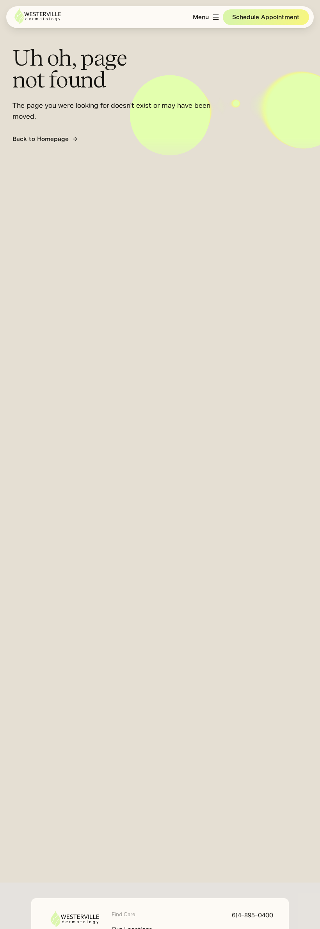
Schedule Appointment (266, 17)
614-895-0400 (252, 915)
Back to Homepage (40, 139)
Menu (201, 17)
